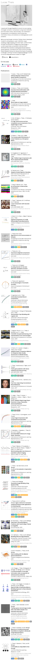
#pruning (13, 373)
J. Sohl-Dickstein (20, 604)
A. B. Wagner (21, 265)
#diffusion (22, 163)
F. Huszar (22, 395)
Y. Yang (13, 184)
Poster (18, 426)
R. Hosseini (17, 550)
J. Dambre (25, 379)
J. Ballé (25, 135)
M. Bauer (17, 118)
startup (29, 28)
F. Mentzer (16, 202)
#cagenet (20, 389)
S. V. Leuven (19, 348)
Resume (5, 57)
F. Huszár (19, 349)
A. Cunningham (23, 414)
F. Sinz (23, 643)
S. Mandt (17, 184)
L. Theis (17, 74)
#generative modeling (25, 110)
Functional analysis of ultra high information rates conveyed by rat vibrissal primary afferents (20, 573)
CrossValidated (7, 64)
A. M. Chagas (14, 568)
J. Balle (24, 216)
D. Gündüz (25, 88)
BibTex (18, 84)
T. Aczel (13, 74)
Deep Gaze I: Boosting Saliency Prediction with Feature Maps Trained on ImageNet (21, 524)
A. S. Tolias (17, 449)
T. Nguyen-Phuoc (15, 330)
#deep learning (23, 257)
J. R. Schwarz (28, 118)
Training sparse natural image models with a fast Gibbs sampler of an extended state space (21, 609)
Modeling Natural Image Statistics (20, 536)
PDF (15, 180)
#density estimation (16, 560)
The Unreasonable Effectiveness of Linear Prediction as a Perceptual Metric (20, 138)
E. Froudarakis (25, 446)
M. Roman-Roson (20, 448)
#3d (24, 340)
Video (22, 344)
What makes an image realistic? (19, 102)
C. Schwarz (27, 569)
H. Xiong (21, 311)
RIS (15, 84)
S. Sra (12, 550)
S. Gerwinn (18, 643)
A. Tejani (25, 365)
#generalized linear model (18, 595)
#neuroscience (15, 578)
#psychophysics (15, 359)
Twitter (20, 39)
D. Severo (13, 135)
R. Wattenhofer (26, 74)
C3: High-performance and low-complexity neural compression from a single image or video (21, 123)
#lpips (27, 145)
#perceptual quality (16, 109)
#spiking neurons (23, 578)
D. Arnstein (26, 584)
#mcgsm (13, 493)
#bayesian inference (19, 321)
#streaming (17, 511)
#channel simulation (16, 177)
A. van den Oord (20, 465)
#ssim (15, 147)
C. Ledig (13, 395)
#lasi (12, 147)
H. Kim (12, 118)
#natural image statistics (17, 491)
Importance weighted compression (20, 252)
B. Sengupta (26, 568)
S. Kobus (13, 88)
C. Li (22, 330)
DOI (19, 459)
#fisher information (21, 373)
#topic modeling (20, 512)
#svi (21, 511)
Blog (15, 361)
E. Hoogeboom (15, 153)
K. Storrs (13, 348)
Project (19, 131)
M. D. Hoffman (26, 200)
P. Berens (18, 446)
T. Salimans (19, 200)
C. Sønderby (14, 430)
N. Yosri (20, 233)
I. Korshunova (14, 311)
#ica (30, 543)
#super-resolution (16, 408)
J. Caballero (21, 430)
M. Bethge (20, 481)
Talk (22, 477)
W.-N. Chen (18, 216)
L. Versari (18, 154)
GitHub (16, 64)
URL (12, 84)
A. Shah (13, 216)
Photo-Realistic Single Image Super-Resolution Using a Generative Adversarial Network (21, 402)
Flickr (10, 66)
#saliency (29, 373)
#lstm (26, 491)
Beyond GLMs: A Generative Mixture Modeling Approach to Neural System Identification (21, 589)
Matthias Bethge (22, 52)
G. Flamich (14, 170)
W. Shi (20, 379)
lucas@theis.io (14, 57)
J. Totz (28, 397)
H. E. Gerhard (14, 535)
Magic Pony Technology (21, 44)
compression (10, 41)
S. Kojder (25, 348)
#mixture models (20, 597)
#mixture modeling (21, 562)
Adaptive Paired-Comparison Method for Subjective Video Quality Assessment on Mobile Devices (21, 353)
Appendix (19, 307)
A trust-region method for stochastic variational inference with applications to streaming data (21, 504)
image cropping (10, 42)
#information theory (16, 178)
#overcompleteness (16, 618)
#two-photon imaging (17, 456)
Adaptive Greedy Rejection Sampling (20, 172)
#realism (23, 109)
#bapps (23, 145)
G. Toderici (24, 154)
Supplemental (24, 495)
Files (15, 166)
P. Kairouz (29, 216)
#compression (15, 110)
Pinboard (16, 66)
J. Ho (19, 251)
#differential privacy (16, 226)
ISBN (15, 546)
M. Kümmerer (14, 520)
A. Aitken (19, 397)
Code (12, 131)
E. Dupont (15, 119)
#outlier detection (16, 112)
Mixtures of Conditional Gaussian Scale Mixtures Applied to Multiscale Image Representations (20, 631)
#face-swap (14, 389)
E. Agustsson (22, 153)
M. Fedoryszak (27, 311)
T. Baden (27, 448)
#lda (12, 321)
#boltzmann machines (22, 655)
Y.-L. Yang (20, 332)
